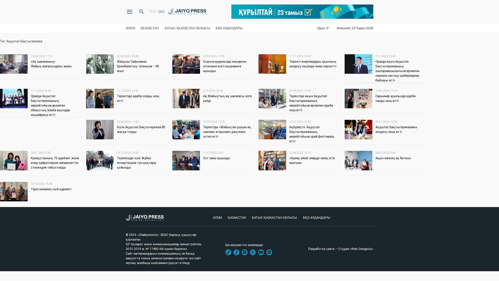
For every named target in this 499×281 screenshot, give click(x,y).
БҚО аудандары (229, 28)
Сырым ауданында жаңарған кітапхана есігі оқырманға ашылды (224, 66)
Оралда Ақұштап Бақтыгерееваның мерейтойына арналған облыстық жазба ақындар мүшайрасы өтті (50, 105)
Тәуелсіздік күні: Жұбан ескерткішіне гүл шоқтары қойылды (137, 162)
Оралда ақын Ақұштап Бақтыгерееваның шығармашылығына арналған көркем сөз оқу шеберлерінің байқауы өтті (397, 71)
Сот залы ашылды (216, 158)
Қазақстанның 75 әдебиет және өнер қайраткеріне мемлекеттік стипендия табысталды (55, 162)
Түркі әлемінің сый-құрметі (51, 189)
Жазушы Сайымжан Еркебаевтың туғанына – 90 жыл (138, 66)
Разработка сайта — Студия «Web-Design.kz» (340, 249)
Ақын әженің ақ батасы (393, 158)
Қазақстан (150, 28)
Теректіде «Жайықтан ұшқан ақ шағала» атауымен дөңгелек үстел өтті (227, 131)
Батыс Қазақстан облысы (187, 28)
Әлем (130, 28)
